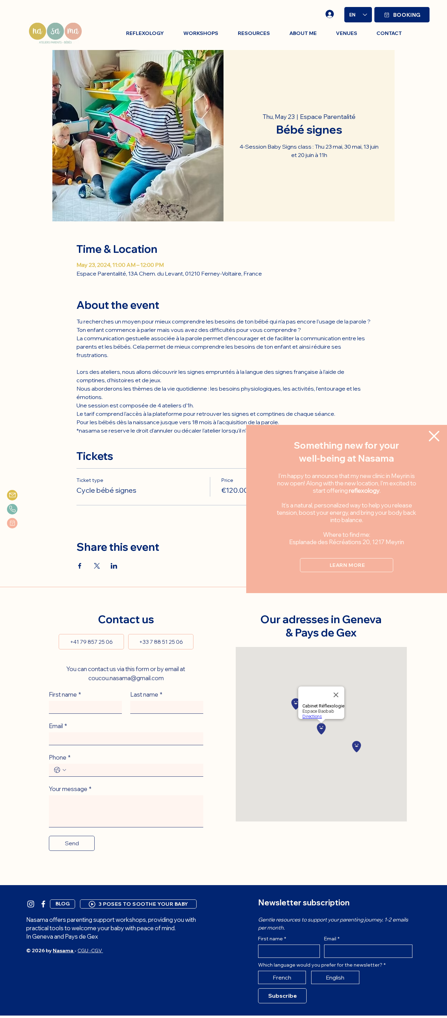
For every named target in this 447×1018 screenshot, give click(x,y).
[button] (434, 436)
